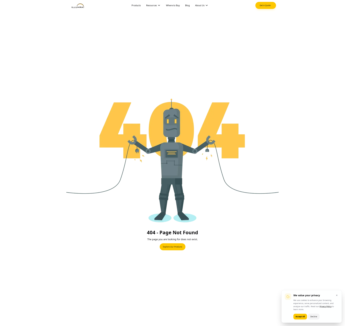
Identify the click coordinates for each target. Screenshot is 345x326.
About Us (200, 5)
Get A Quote (265, 5)
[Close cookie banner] (336, 295)
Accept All (300, 316)
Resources (151, 5)
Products (136, 5)
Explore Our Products (172, 246)
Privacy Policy (326, 306)
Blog (187, 5)
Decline (313, 316)
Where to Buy (173, 5)
